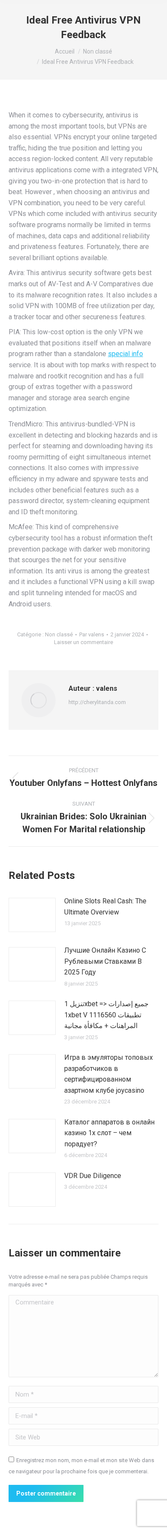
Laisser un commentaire (83, 642)
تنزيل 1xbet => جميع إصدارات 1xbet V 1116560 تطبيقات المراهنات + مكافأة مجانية (106, 1015)
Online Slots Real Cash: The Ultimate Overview (105, 906)
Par (91, 634)
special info (125, 354)
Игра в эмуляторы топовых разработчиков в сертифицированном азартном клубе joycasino (108, 1073)
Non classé (59, 634)
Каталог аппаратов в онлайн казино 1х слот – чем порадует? (109, 1133)
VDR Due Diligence (92, 1176)
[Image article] (32, 915)
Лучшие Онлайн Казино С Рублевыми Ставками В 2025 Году (105, 961)
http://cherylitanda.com (97, 702)
